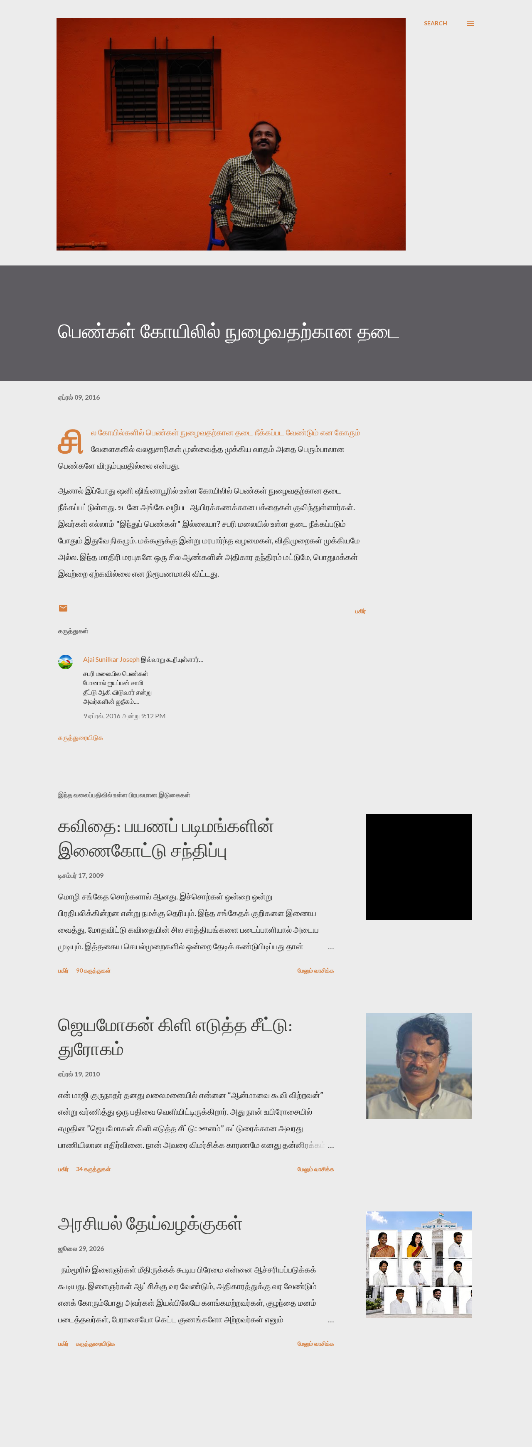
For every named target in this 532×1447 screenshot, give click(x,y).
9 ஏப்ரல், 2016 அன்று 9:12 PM (124, 716)
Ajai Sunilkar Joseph (111, 659)
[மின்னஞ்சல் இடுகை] (63, 610)
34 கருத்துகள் (93, 1168)
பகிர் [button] (360, 610)
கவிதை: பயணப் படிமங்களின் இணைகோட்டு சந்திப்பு (166, 838)
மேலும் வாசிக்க (316, 970)
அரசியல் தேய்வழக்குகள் (150, 1223)
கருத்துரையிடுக (80, 737)
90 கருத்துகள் (93, 970)
